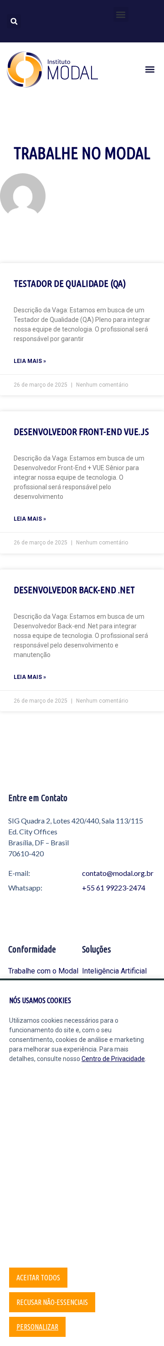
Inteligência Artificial (114, 971)
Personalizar (37, 1327)
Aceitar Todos (38, 1278)
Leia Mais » (30, 361)
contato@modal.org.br (118, 873)
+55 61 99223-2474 (113, 887)
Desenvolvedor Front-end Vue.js (81, 431)
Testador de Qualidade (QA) (70, 283)
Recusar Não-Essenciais (52, 1302)
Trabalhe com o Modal (43, 971)
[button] (120, 14)
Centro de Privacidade (113, 1058)
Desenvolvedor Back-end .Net (74, 589)
